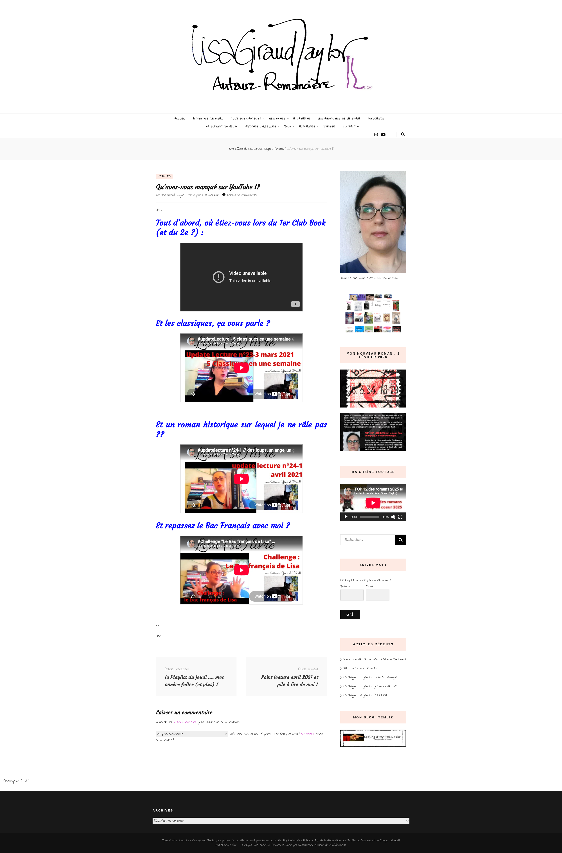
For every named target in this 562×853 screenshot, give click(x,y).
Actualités (307, 126)
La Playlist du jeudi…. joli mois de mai (370, 686)
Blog (287, 126)
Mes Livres (277, 119)
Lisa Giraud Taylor (172, 195)
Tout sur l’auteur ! (246, 119)
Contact (349, 126)
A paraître (301, 119)
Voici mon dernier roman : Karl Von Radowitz (375, 659)
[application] (373, 502)
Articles (164, 177)
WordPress (305, 845)
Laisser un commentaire (242, 195)
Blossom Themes (270, 845)
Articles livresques (260, 126)
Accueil (180, 119)
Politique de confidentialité (330, 845)
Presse (329, 126)
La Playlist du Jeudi (222, 126)
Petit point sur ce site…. (361, 668)
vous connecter (185, 722)
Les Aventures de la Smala (339, 119)
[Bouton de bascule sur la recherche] (403, 134)
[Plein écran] (400, 517)
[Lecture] (346, 517)
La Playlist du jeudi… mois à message (370, 677)
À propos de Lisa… (208, 119)
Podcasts (376, 119)
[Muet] (393, 517)
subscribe (308, 734)
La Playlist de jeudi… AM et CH (365, 695)
